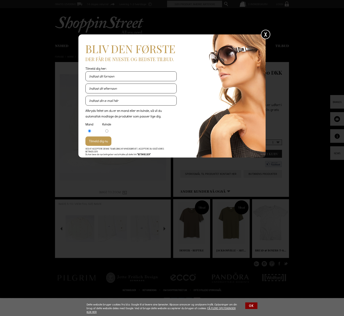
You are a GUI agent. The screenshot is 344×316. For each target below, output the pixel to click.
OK (251, 305)
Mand (89, 124)
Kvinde (106, 124)
